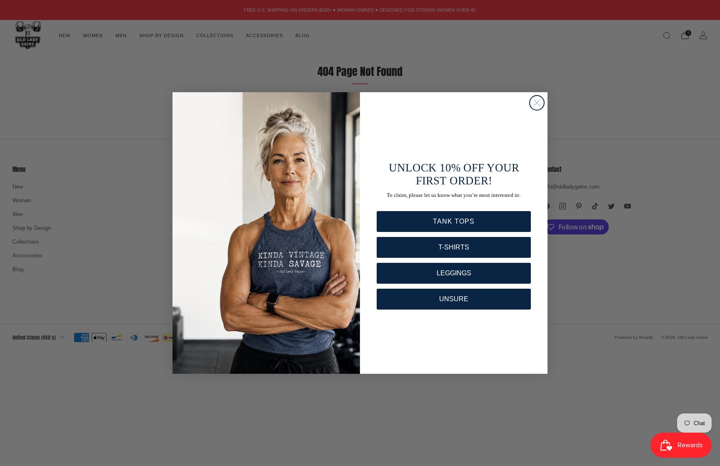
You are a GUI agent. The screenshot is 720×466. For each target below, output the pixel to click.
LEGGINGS (454, 273)
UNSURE (453, 298)
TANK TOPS (454, 221)
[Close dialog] (537, 103)
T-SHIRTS (453, 247)
